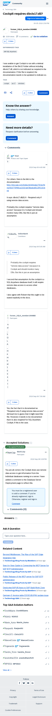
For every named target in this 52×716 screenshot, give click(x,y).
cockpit (6, 83)
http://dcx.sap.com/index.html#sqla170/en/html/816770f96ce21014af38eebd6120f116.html (26, 188)
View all (6, 670)
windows (21, 83)
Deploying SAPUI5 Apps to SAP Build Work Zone (24, 588)
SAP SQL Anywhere (10, 51)
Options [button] (47, 19)
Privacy (13, 690)
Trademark (13, 704)
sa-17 (13, 83)
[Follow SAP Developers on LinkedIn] (32, 683)
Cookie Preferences (13, 710)
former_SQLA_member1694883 (24, 29)
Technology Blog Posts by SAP (18, 572)
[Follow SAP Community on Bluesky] (24, 683)
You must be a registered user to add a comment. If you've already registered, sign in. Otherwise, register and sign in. (24, 495)
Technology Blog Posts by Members (20, 561)
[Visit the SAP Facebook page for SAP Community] (19, 683)
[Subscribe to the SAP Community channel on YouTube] (28, 683)
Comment (43, 93)
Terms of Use (39, 690)
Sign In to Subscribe (35, 18)
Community (17, 3)
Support (39, 704)
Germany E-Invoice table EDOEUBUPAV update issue (25, 595)
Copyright (13, 697)
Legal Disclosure (39, 697)
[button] (5, 41)
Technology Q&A (10, 9)
